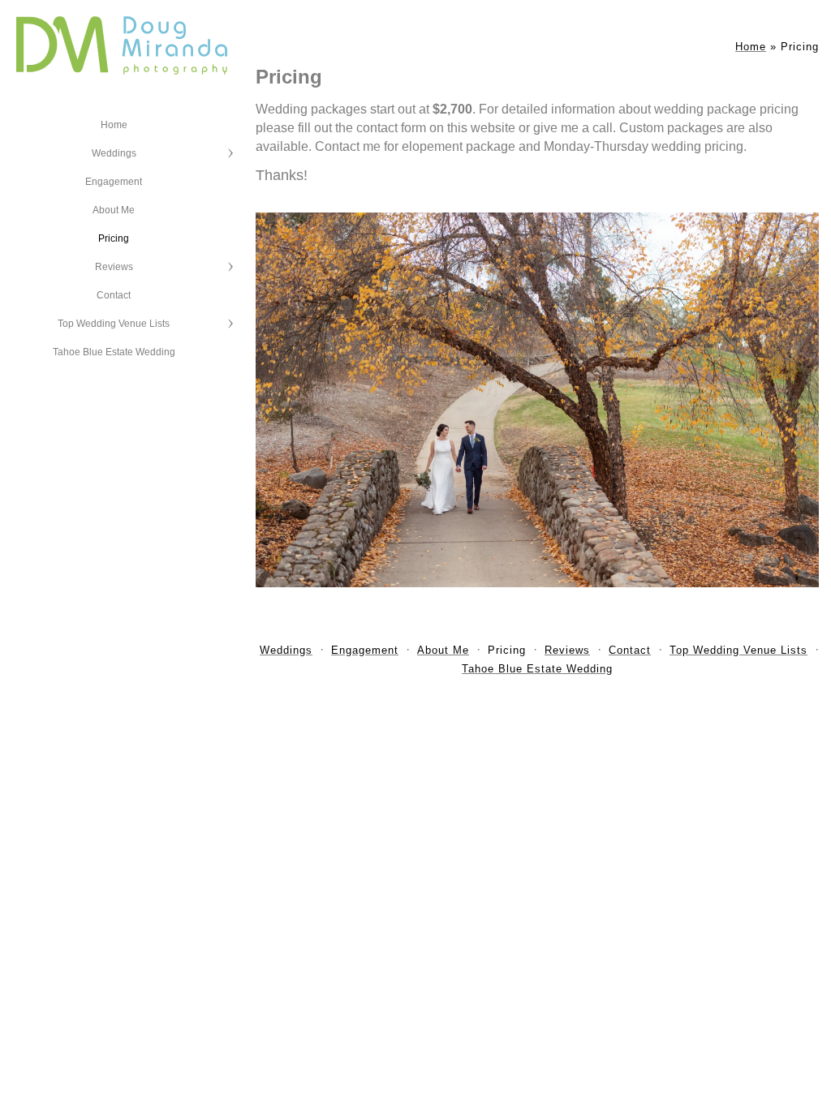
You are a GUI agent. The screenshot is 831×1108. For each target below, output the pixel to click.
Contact (114, 295)
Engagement (113, 181)
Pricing (113, 238)
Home (114, 125)
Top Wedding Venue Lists (114, 323)
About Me (114, 210)
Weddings (114, 153)
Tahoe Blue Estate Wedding (114, 352)
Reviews (114, 267)
